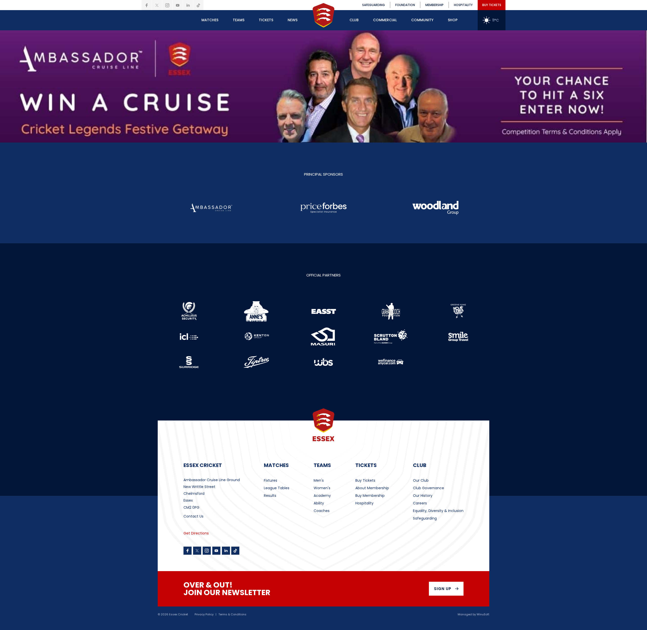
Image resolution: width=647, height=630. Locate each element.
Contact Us (193, 516)
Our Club (421, 480)
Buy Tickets (365, 480)
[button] (209, 20)
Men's (319, 480)
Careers (420, 503)
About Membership (372, 488)
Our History (422, 495)
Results (270, 495)
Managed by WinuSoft (473, 614)
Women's (322, 488)
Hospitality (364, 503)
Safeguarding (425, 518)
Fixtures (270, 480)
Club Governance (428, 488)
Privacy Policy (204, 614)
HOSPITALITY (463, 5)
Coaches (322, 510)
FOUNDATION (405, 5)
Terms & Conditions (232, 614)
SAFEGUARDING (373, 5)
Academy (322, 495)
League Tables (276, 488)
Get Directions (196, 533)
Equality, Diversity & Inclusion (438, 510)
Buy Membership (370, 495)
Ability (319, 503)
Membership (434, 5)
